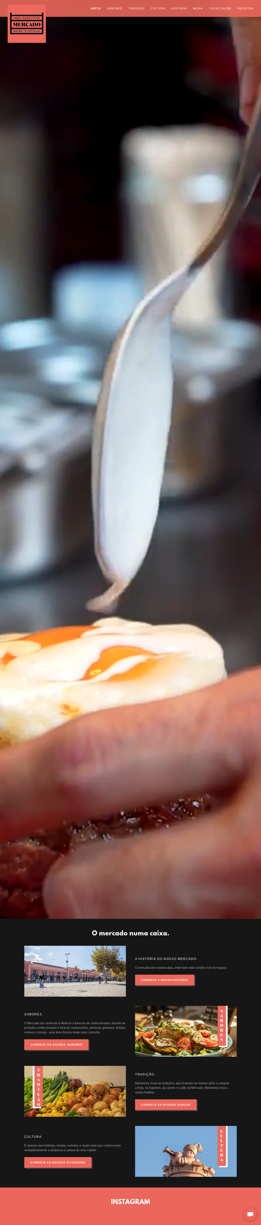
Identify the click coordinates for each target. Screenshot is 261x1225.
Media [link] (198, 8)
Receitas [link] (245, 8)
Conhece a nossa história (164, 980)
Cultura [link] (158, 8)
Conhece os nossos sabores (56, 1044)
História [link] (179, 8)
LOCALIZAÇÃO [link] (220, 8)
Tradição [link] (136, 8)
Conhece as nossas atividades (57, 1162)
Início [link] (96, 8)
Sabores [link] (114, 8)
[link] (38, 6)
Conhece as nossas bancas (165, 1104)
